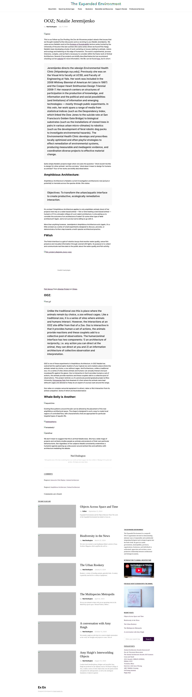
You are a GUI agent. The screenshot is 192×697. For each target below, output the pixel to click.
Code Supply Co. (58, 691)
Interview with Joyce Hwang (133, 666)
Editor (84, 511)
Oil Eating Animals (130, 670)
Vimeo (74, 289)
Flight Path (127, 673)
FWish (48, 235)
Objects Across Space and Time (99, 506)
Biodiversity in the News (95, 535)
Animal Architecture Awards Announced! (137, 650)
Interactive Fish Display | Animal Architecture (65, 480)
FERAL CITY (128, 661)
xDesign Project (63, 289)
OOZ (47, 295)
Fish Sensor (48, 289)
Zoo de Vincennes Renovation (133, 652)
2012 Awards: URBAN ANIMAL (134, 659)
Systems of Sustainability (79, 44)
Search (148, 639)
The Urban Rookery (92, 565)
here (98, 59)
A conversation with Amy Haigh (134, 632)
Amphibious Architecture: (61, 174)
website (60, 59)
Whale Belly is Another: (60, 396)
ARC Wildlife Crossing (131, 668)
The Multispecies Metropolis (97, 594)
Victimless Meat (129, 663)
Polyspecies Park (59, 380)
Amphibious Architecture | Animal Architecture (65, 487)
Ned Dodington (51, 26)
